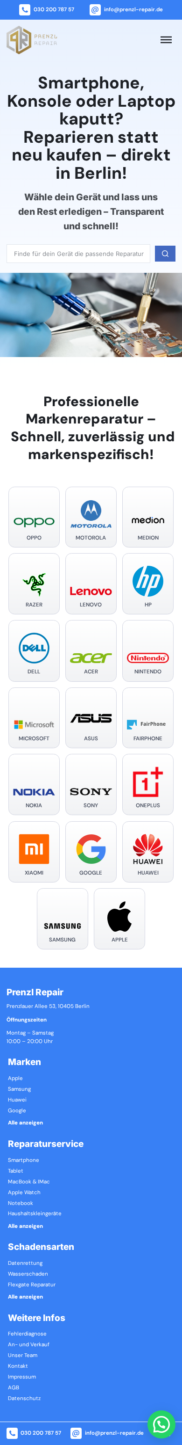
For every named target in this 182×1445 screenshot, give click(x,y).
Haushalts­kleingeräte (35, 1214)
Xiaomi (34, 873)
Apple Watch (24, 1193)
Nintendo (147, 672)
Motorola (91, 538)
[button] (161, 1424)
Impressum (22, 1377)
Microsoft (34, 739)
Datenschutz (24, 1398)
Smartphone (23, 1160)
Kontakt (18, 1366)
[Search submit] (165, 254)
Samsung (62, 940)
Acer (91, 672)
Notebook (20, 1203)
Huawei (148, 873)
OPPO (34, 538)
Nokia (34, 806)
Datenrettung (25, 1263)
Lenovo (91, 605)
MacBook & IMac (29, 1182)
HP (148, 605)
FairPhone (147, 739)
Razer (34, 605)
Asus (91, 739)
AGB (13, 1388)
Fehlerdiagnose (27, 1334)
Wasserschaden (28, 1274)
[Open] (166, 39)
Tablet (15, 1171)
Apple (120, 940)
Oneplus (148, 806)
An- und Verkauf (28, 1345)
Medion (148, 538)
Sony (91, 806)
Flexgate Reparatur (32, 1285)
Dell (34, 672)
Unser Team (22, 1355)
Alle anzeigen (25, 1123)
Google (90, 873)
